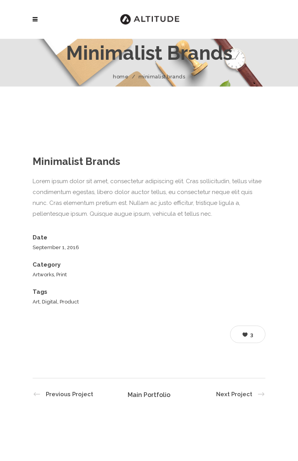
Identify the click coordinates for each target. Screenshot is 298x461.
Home (120, 76)
